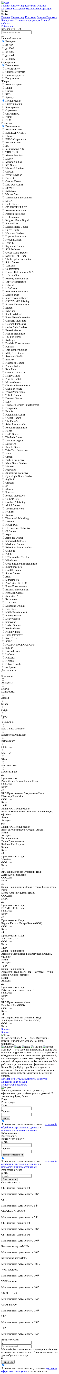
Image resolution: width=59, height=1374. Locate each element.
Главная (5, 5)
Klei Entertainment (15, 333)
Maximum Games (14, 544)
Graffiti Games (13, 570)
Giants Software (13, 388)
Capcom (9, 171)
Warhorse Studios (14, 233)
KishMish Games (14, 592)
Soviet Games (12, 573)
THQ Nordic (12, 152)
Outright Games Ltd (15, 372)
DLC (8, 120)
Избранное (7, 26)
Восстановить (9, 1179)
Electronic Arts (13, 142)
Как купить (19, 8)
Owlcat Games (13, 417)
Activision (10, 191)
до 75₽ (9, 44)
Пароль (5, 1111)
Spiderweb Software (16, 541)
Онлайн (9, 91)
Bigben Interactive (14, 460)
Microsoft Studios (14, 168)
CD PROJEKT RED (16, 207)
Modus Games (12, 382)
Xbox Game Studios (16, 463)
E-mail (4, 1105)
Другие (9, 187)
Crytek (8, 456)
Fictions (9, 660)
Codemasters (12, 268)
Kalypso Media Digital (17, 220)
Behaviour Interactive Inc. (18, 547)
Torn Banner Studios (16, 349)
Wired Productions (15, 392)
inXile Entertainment (16, 612)
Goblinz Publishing (15, 502)
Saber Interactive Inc (16, 424)
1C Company (12, 217)
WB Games (11, 560)
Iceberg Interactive (15, 495)
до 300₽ (9, 52)
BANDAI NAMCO (16, 132)
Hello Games (12, 204)
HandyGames (12, 375)
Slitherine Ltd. (12, 579)
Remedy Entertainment (17, 278)
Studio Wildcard (13, 314)
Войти (6, 1118)
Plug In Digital (13, 379)
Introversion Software (16, 298)
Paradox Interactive (15, 213)
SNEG (8, 641)
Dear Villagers (12, 618)
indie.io (9, 648)
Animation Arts (13, 596)
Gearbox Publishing (15, 324)
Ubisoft (9, 136)
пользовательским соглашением (19, 1130)
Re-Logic (10, 340)
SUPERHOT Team (15, 255)
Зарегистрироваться (13, 1155)
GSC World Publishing (17, 301)
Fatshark (9, 285)
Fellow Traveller (13, 664)
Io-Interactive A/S (14, 149)
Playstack (10, 657)
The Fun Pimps (13, 336)
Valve (8, 453)
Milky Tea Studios (14, 353)
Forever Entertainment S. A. (19, 272)
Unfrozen (10, 654)
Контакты (30, 5)
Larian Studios (12, 625)
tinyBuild (10, 479)
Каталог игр (17, 5)
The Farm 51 (12, 421)
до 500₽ (9, 55)
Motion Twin (12, 294)
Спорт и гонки (13, 104)
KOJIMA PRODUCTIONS (20, 644)
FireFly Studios (13, 615)
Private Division (13, 174)
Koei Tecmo (11, 638)
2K (7, 145)
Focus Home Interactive (17, 317)
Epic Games (11, 609)
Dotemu (9, 521)
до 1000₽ (10, 59)
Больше (5, 1029)
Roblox (9, 515)
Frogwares (10, 469)
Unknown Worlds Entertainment (22, 405)
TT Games (11, 602)
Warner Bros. (12, 194)
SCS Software (12, 249)
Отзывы (41, 5)
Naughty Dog (12, 631)
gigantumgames (13, 567)
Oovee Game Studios (16, 252)
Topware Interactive (15, 281)
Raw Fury (10, 369)
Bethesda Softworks (15, 210)
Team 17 (9, 243)
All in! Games (12, 505)
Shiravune (10, 622)
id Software (11, 288)
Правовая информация (38, 8)
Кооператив (12, 107)
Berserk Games (13, 330)
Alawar (9, 489)
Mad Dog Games (14, 184)
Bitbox (8, 307)
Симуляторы (12, 113)
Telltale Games (13, 395)
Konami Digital (13, 239)
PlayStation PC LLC (16, 583)
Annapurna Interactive (16, 473)
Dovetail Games (13, 398)
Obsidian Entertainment (17, 385)
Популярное (12, 78)
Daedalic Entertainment (17, 343)
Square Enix (11, 223)
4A (7, 486)
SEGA (8, 200)
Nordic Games (12, 628)
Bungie (9, 411)
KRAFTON (11, 524)
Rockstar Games (13, 129)
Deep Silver (11, 178)
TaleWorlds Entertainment (18, 197)
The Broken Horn (14, 508)
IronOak (9, 359)
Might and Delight (14, 605)
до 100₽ (9, 48)
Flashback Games (14, 362)
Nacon (8, 430)
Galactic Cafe (12, 498)
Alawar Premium (14, 155)
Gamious (10, 550)
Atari (7, 576)
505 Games (11, 165)
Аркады (9, 97)
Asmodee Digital (14, 537)
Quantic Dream (13, 181)
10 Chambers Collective (17, 528)
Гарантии (6, 8)
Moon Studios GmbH (16, 226)
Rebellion (10, 311)
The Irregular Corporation (18, 259)
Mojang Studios (13, 162)
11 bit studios (12, 275)
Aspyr (8, 534)
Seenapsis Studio (14, 356)
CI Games (10, 531)
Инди (8, 116)
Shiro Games (12, 262)
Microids (10, 466)
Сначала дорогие (14, 75)
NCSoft (9, 511)
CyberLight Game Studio (18, 476)
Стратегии (11, 110)
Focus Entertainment (16, 586)
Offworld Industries (15, 320)
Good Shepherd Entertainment (21, 563)
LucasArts (10, 443)
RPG (8, 94)
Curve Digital (12, 230)
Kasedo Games (13, 447)
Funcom (9, 346)
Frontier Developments (17, 304)
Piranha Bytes (12, 366)
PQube (9, 554)
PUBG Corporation (15, 139)
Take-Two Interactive (16, 450)
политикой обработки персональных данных (29, 1126)
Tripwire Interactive (15, 236)
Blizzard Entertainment (17, 589)
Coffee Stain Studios (16, 327)
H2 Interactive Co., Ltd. (17, 557)
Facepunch (11, 408)
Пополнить (8, 1362)
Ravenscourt (11, 599)
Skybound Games (14, 246)
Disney (9, 158)
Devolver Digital (14, 440)
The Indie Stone (13, 437)
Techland (10, 265)
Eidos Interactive (14, 635)
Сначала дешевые (15, 71)
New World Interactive (17, 291)
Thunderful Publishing (17, 518)
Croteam (9, 482)
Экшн (8, 87)
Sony (8, 401)
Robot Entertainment (16, 427)
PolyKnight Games (15, 414)
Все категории (13, 84)
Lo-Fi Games (12, 434)
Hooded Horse (13, 651)
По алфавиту (12, 68)
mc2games (10, 667)
